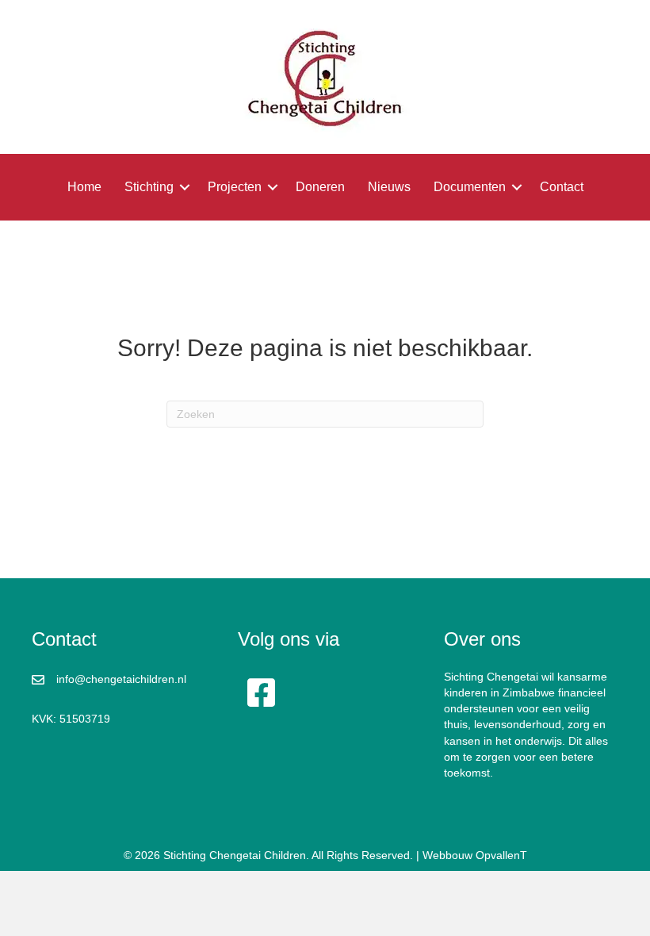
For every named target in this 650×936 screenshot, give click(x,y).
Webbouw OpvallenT (474, 855)
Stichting (149, 187)
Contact (561, 187)
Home (84, 187)
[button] (185, 187)
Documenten (470, 187)
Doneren (320, 187)
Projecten (235, 187)
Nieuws (389, 187)
